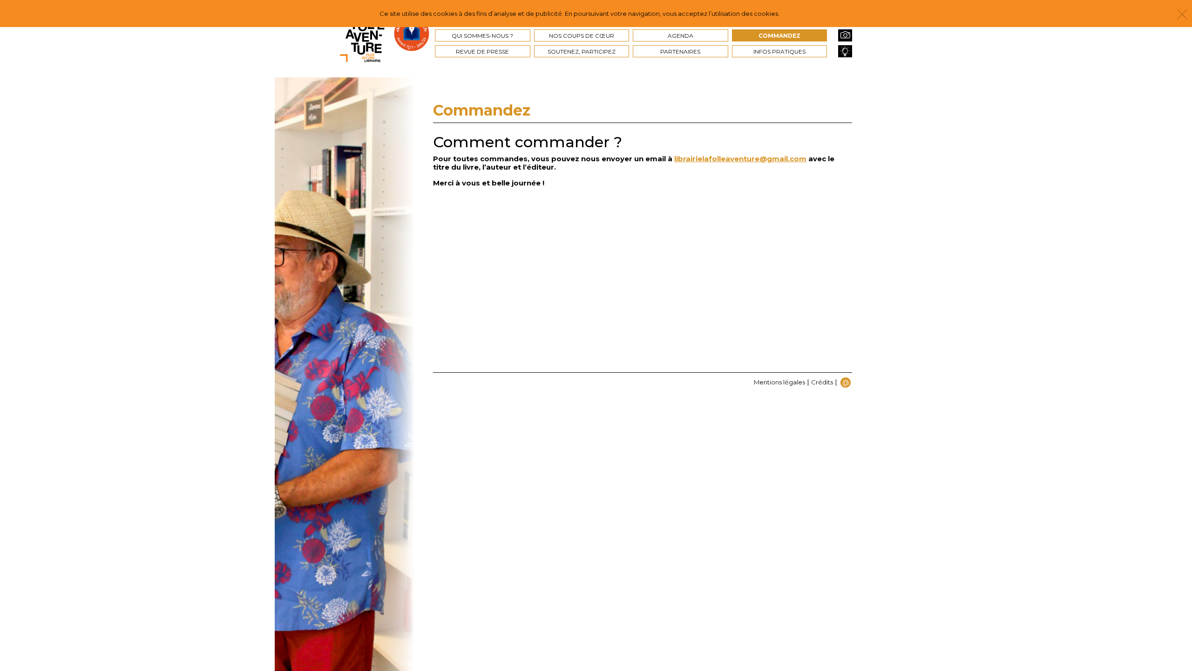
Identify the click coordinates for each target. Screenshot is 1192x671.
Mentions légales (779, 382)
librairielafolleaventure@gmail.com (740, 158)
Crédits (822, 382)
